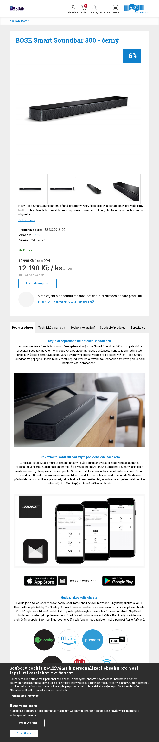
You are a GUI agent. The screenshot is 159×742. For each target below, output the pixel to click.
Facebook (105, 12)
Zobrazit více (26, 220)
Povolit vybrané (27, 723)
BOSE (37, 235)
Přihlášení (73, 12)
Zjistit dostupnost (38, 283)
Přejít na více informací (24, 695)
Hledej (94, 12)
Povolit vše (24, 733)
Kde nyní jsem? (19, 21)
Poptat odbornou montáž (66, 301)
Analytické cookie (25, 706)
